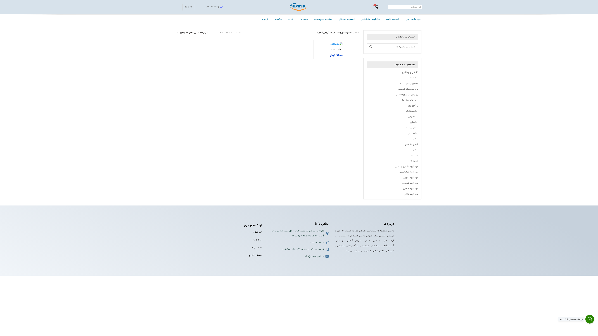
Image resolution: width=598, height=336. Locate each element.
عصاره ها (304, 19)
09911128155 (303, 250)
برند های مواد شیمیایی (408, 89)
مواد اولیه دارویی (413, 19)
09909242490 (288, 250)
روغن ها (278, 19)
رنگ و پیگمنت (412, 127)
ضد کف (414, 155)
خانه (357, 32)
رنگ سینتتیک (412, 111)
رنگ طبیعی (413, 116)
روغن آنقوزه (336, 49)
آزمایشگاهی (413, 77)
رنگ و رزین (413, 133)
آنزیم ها (265, 19)
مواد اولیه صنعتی (410, 188)
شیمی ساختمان (392, 19)
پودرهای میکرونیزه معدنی (407, 94)
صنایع (415, 150)
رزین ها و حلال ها (410, 100)
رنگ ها (291, 19)
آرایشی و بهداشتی (347, 19)
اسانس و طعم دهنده (323, 19)
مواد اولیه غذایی (411, 194)
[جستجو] (371, 46)
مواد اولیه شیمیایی (410, 183)
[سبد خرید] (376, 7)
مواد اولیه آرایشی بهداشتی (406, 166)
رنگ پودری (413, 105)
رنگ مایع (414, 122)
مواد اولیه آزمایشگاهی (370, 19)
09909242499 (317, 250)
